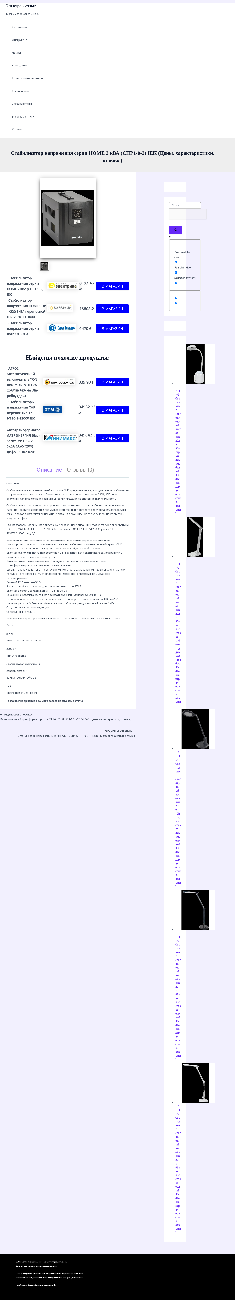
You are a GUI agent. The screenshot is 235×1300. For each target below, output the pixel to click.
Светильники (20, 91)
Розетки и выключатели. (27, 78)
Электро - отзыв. (22, 6)
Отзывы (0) (80, 469)
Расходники (19, 65)
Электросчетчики (23, 116)
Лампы (16, 52)
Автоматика (19, 27)
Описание (49, 469)
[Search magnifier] (175, 230)
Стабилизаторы (22, 104)
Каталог (17, 129)
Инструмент (19, 40)
